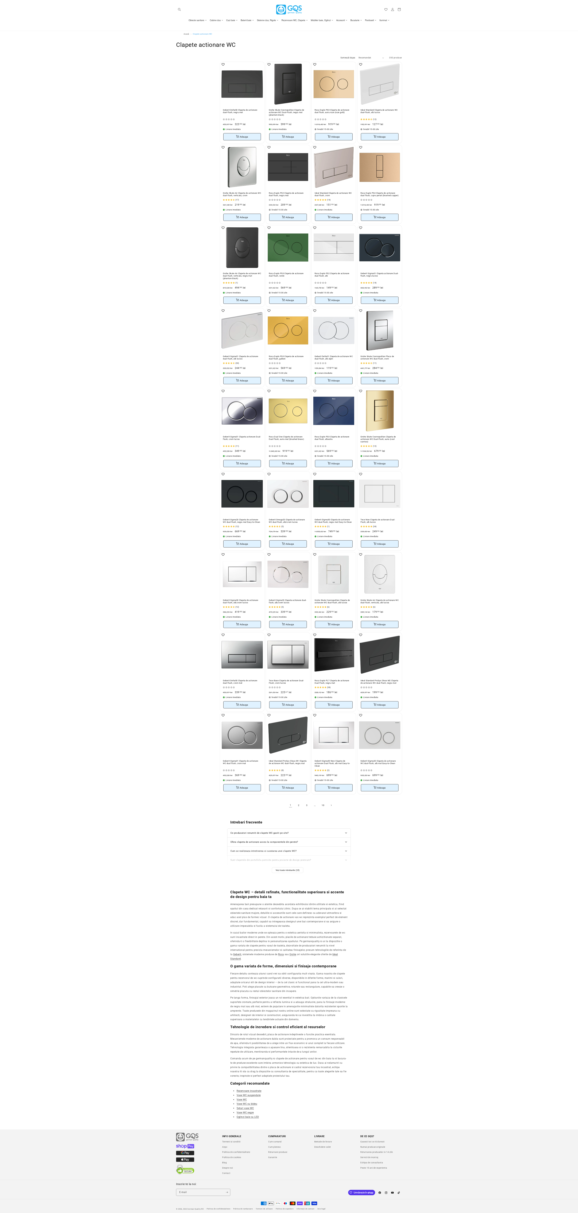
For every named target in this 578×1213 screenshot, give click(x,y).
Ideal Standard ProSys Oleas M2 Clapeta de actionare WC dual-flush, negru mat (379, 681)
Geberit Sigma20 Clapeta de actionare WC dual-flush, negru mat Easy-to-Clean (241, 521)
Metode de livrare (323, 1141)
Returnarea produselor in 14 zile (376, 1152)
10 (323, 805)
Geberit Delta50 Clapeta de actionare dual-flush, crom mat (240, 681)
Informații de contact (305, 1209)
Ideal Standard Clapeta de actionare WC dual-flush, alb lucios (379, 111)
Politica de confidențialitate (218, 1209)
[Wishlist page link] (385, 9)
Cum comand (275, 1141)
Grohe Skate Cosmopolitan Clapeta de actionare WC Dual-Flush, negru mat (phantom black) (286, 112)
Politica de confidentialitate (236, 1152)
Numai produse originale (372, 1147)
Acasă (186, 34)
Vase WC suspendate (249, 1095)
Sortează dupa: (348, 57)
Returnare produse (277, 1152)
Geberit (237, 954)
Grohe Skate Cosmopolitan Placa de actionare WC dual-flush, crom (377, 357)
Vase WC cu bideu (247, 1103)
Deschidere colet (322, 1147)
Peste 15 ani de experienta (373, 1168)
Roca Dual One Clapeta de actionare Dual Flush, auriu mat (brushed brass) (286, 438)
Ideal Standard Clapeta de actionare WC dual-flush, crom (333, 194)
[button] (179, 9)
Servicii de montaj (369, 1157)
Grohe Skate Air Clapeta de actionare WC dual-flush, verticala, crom (242, 194)
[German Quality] (187, 1141)
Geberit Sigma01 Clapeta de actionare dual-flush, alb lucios (240, 357)
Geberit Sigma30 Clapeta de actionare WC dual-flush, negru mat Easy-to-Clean (333, 521)
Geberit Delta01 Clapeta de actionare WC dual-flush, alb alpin (334, 357)
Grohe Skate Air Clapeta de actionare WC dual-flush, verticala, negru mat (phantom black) (242, 276)
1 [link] (290, 805)
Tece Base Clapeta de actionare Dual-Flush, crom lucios (286, 681)
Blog (224, 1162)
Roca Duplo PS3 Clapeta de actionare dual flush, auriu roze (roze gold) (332, 111)
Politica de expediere (285, 1209)
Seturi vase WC (245, 1108)
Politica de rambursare (243, 1209)
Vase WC (242, 1099)
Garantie (272, 1157)
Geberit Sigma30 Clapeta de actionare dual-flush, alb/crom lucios (240, 601)
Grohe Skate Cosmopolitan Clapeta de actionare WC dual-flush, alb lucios (332, 601)
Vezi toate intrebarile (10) (288, 870)
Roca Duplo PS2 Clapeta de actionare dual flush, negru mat (286, 194)
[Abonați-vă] (227, 1192)
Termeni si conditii (231, 1141)
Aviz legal (321, 1209)
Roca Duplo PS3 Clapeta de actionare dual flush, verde (286, 274)
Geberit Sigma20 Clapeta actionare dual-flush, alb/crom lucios (287, 601)
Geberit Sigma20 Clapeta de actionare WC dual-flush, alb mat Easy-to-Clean (378, 762)
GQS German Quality (192, 1209)
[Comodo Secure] (185, 1173)
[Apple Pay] (185, 1161)
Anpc (224, 1147)
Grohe (292, 954)
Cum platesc (274, 1147)
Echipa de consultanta (371, 1162)
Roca (281, 954)
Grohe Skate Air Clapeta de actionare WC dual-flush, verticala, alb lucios (379, 601)
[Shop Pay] (185, 1147)
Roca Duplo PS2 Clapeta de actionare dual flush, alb (332, 274)
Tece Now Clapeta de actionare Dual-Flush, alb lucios (377, 521)
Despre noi (227, 1168)
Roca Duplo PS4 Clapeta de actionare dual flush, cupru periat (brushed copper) (379, 194)
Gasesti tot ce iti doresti (372, 1141)
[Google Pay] (185, 1154)
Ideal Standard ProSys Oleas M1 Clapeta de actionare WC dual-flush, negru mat (288, 762)
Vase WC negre (245, 1112)
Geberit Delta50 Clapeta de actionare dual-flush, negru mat (240, 111)
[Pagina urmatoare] (331, 805)
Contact (226, 1173)
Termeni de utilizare (264, 1209)
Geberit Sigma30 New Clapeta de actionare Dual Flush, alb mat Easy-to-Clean (332, 763)
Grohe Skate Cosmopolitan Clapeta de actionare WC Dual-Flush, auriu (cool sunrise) (378, 439)
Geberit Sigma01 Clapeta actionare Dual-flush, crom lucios (242, 438)
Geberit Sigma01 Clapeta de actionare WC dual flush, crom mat (240, 762)
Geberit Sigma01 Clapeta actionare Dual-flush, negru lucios (379, 274)
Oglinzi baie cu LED (248, 1116)
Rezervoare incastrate (249, 1090)
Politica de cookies (231, 1157)
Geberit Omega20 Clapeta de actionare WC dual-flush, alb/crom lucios (287, 521)
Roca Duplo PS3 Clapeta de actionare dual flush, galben (286, 357)
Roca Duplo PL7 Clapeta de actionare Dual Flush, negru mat (332, 681)
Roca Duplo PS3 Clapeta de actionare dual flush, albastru (332, 438)
